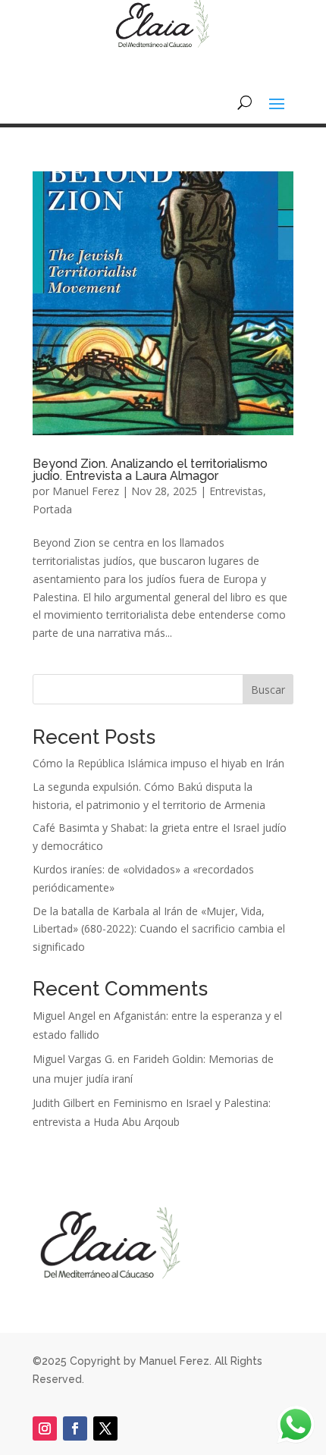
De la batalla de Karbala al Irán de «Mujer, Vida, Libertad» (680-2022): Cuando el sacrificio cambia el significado (159, 929)
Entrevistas (236, 491)
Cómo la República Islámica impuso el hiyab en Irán (158, 763)
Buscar (268, 689)
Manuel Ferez (85, 491)
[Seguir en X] (105, 1428)
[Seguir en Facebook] (75, 1428)
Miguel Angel (64, 1015)
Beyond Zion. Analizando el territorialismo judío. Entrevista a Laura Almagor (150, 469)
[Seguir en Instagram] (45, 1428)
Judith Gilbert (64, 1103)
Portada (52, 509)
